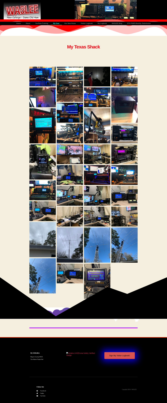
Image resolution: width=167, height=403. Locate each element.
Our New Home (70, 23)
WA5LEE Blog (117, 23)
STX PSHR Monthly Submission (139, 23)
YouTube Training (41, 23)
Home (18, 23)
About (28, 23)
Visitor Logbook (87, 23)
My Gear (56, 23)
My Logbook (102, 23)
